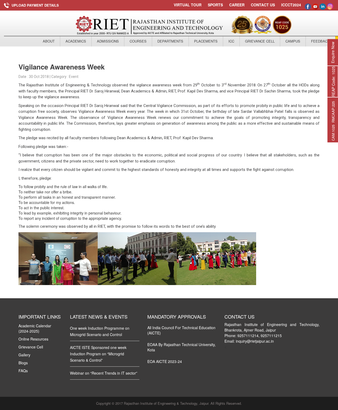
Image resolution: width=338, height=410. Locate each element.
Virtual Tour (187, 4)
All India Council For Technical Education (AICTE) (181, 330)
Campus (292, 41)
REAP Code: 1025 (333, 81)
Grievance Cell (260, 41)
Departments (170, 41)
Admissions (108, 41)
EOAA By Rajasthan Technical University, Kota (181, 347)
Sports (215, 4)
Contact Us (263, 4)
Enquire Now (332, 52)
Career (237, 4)
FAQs (23, 370)
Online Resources (33, 339)
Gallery (24, 354)
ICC (231, 41)
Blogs (23, 362)
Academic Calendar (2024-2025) (34, 328)
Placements (206, 41)
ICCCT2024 (291, 5)
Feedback (320, 41)
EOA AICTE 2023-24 (164, 361)
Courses (138, 41)
